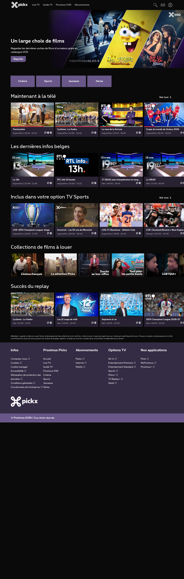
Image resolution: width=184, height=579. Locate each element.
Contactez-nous (19, 359)
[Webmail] (162, 5)
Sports (46, 379)
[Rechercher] (155, 5)
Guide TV (48, 367)
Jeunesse (48, 383)
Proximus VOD (50, 371)
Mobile (79, 367)
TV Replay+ (114, 379)
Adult (111, 383)
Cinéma (47, 375)
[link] (32, 120)
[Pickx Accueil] (24, 401)
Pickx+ (112, 375)
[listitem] (27, 264)
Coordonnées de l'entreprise (25, 387)
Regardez (18, 59)
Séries (46, 387)
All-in (111, 359)
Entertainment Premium (121, 363)
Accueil (47, 359)
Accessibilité (17, 371)
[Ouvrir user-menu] (170, 5)
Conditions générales (22, 383)
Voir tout (164, 97)
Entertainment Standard (121, 367)
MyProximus (147, 363)
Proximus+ (146, 367)
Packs (79, 359)
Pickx (144, 359)
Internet (80, 363)
